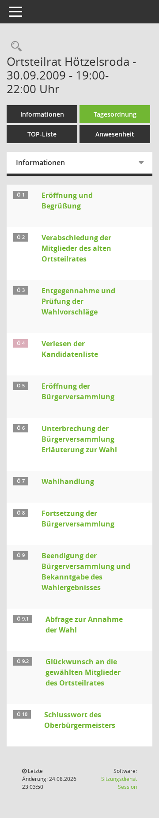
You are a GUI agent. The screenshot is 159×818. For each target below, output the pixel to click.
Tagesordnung (115, 114)
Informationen (42, 114)
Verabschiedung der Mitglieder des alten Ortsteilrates (76, 248)
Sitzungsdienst (119, 783)
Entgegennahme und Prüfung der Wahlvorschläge (78, 301)
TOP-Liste (42, 134)
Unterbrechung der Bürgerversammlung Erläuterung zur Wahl (79, 439)
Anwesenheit (114, 134)
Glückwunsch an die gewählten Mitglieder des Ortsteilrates (83, 672)
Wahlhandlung (68, 481)
